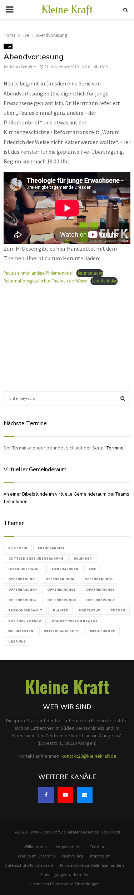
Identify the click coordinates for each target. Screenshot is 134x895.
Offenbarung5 (61, 589)
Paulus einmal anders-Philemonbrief (38, 273)
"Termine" (115, 447)
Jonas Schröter (22, 66)
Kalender (83, 558)
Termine (97, 846)
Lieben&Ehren (65, 568)
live (8, 46)
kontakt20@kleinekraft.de (88, 756)
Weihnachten (20, 631)
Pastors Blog (72, 856)
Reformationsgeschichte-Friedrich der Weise (45, 281)
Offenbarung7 (22, 600)
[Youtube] (65, 795)
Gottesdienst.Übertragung (35, 558)
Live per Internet (68, 846)
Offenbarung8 (61, 600)
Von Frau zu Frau (24, 620)
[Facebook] (46, 795)
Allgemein (17, 548)
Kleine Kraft (67, 9)
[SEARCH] (122, 398)
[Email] (85, 795)
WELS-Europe (102, 631)
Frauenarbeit (51, 548)
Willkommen (35, 846)
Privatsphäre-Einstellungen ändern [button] (92, 865)
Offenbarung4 (22, 589)
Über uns (17, 641)
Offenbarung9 (100, 600)
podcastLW (89, 610)
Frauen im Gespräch (36, 856)
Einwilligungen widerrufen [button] (64, 874)
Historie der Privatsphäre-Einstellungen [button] (64, 883)
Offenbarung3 (98, 579)
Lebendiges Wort (24, 568)
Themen (117, 610)
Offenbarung (21, 579)
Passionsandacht (25, 610)
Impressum (100, 856)
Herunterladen (89, 273)
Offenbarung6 (100, 589)
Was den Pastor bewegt (75, 620)
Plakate (60, 610)
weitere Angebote (61, 631)
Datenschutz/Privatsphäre (29, 865)
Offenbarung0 (59, 579)
